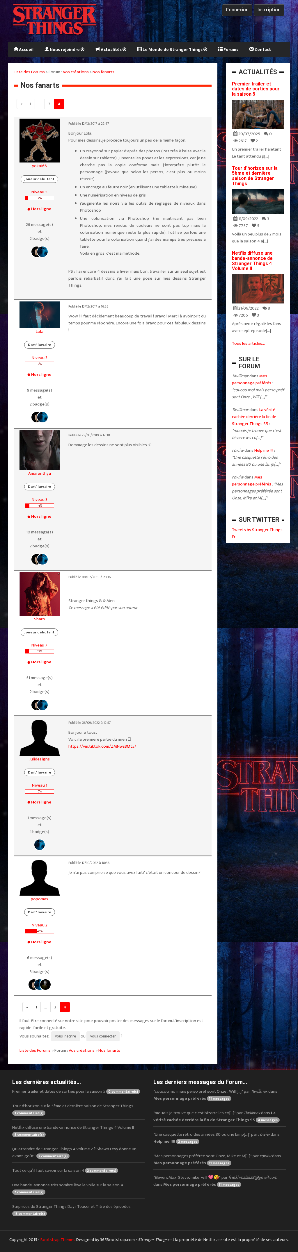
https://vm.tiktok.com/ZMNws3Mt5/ (102, 746)
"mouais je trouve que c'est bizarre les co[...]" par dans (215, 1116)
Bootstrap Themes (57, 1239)
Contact (262, 49)
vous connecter (103, 1036)
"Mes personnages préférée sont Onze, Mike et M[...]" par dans (217, 1159)
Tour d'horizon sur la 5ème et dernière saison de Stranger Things (255, 175)
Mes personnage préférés (251, 379)
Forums (230, 49)
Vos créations (76, 72)
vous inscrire (65, 1036)
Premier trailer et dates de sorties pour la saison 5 (256, 89)
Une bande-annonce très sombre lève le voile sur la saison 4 (67, 1188)
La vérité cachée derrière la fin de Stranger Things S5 (254, 416)
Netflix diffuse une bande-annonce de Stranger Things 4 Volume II (252, 260)
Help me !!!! (263, 450)
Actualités (111, 49)
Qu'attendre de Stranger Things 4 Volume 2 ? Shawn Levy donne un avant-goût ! (74, 1152)
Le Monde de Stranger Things (172, 49)
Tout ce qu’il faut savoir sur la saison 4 (64, 1170)
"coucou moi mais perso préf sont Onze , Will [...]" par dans (215, 1095)
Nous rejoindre (65, 49)
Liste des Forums (29, 72)
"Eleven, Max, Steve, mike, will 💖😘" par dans (215, 1181)
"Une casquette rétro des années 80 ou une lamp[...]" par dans (216, 1138)
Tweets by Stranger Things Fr (257, 533)
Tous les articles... (248, 343)
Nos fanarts (103, 72)
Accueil (25, 49)
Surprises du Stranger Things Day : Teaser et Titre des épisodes (71, 1210)
